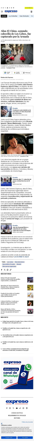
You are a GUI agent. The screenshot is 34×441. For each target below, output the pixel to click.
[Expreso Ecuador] (17, 403)
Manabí (19, 264)
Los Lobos (10, 262)
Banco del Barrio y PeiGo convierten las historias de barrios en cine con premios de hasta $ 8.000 (10, 311)
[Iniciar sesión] (31, 12)
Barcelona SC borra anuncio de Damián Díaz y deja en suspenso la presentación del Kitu (10, 287)
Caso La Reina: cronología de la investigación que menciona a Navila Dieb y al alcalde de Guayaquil (16, 349)
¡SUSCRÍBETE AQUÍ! (21, 257)
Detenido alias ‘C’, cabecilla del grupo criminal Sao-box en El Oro (22, 180)
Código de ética (17, 413)
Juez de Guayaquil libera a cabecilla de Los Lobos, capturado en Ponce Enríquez (22, 228)
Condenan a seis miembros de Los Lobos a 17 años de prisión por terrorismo (22, 111)
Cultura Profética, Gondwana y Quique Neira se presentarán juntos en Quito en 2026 (10, 302)
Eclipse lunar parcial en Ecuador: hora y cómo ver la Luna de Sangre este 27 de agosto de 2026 (18, 322)
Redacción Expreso (7, 77)
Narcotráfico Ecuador (9, 264)
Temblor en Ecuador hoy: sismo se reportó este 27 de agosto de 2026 (16, 328)
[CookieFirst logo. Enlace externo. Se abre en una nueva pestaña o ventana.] (1, 423)
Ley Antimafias (13, 16)
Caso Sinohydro (24, 16)
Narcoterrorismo (19, 262)
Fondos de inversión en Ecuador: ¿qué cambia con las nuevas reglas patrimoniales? (10, 294)
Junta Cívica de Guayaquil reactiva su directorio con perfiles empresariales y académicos (10, 279)
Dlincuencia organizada (9, 266)
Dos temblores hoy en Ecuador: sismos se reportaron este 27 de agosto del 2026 (18, 335)
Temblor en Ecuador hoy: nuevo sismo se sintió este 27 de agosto (18, 342)
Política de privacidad (27, 422)
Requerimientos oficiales (17, 415)
